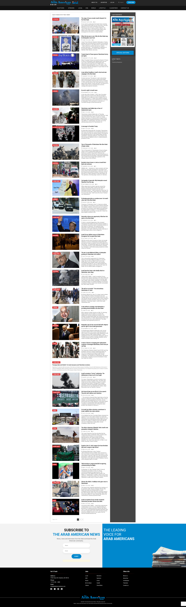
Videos (87, 585)
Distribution (126, 580)
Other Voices (56, 181)
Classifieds (114, 8)
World (93, 8)
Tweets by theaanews (117, 62)
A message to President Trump (89, 126)
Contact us (125, 8)
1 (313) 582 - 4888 (55, 582)
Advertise (104, 2)
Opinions (71, 8)
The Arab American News (90, 601)
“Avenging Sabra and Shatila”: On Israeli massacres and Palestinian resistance (71, 365)
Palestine (55, 109)
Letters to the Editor (58, 127)
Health (98, 583)
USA (87, 8)
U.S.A (54, 500)
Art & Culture (88, 583)
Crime (98, 580)
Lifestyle (102, 8)
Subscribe (131, 2)
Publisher (125, 583)
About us (94, 2)
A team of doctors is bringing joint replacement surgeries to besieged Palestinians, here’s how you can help (94, 344)
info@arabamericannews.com (57, 586)
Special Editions (122, 53)
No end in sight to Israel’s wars (89, 90)
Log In (112, 2)
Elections (60, 8)
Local (80, 8)
